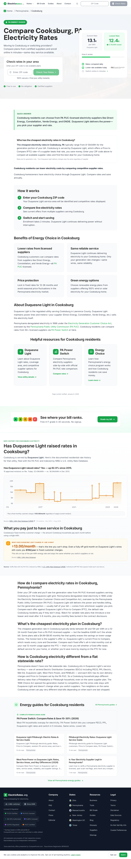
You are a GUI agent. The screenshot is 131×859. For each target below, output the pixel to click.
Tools (92, 805)
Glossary (93, 825)
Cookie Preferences (118, 830)
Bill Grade (41, 4)
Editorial (52, 820)
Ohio (74, 800)
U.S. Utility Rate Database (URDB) (54, 567)
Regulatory (114, 820)
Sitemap (93, 835)
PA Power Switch (59, 330)
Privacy (113, 800)
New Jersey (77, 815)
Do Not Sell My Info (118, 825)
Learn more (75, 855)
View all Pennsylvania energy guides (64, 780)
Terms (113, 805)
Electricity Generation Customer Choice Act (89, 323)
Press (51, 815)
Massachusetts (78, 810)
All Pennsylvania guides (105, 705)
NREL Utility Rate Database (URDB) (21, 521)
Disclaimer (114, 810)
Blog (91, 820)
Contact (67, 4)
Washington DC (78, 820)
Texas (74, 825)
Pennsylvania (77, 805)
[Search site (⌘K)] (77, 3)
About (59, 4)
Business (93, 800)
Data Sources (115, 815)
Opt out (113, 855)
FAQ (50, 805)
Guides (51, 4)
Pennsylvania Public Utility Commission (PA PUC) (54, 326)
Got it (123, 855)
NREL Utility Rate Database (26, 557)
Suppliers (93, 830)
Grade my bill (107, 419)
